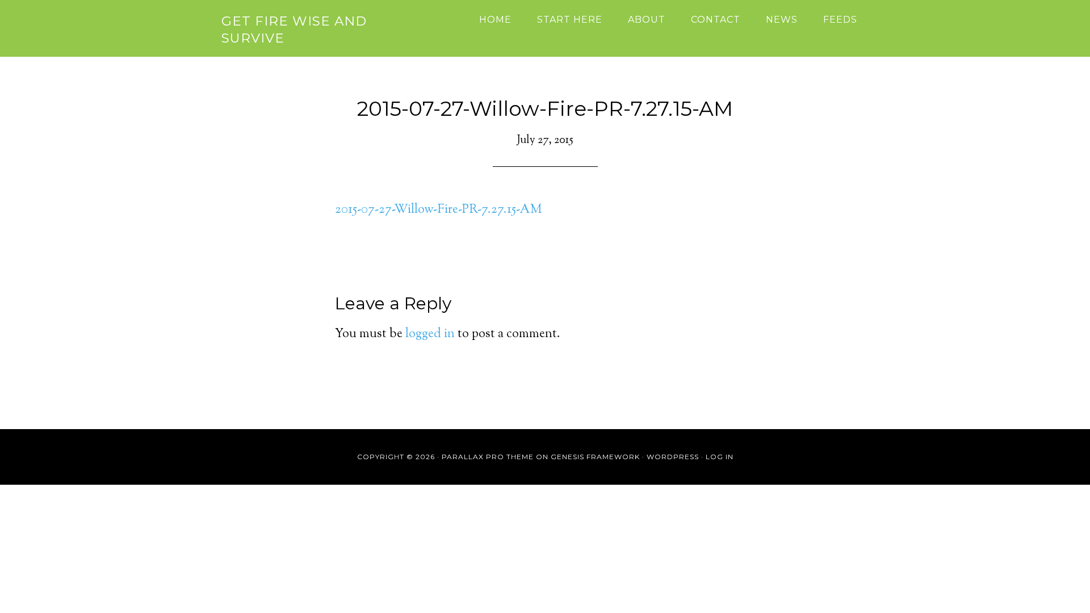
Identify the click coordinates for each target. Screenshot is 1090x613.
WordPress (673, 456)
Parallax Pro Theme (488, 456)
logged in (430, 334)
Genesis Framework (595, 456)
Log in (719, 456)
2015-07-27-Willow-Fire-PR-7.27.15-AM (438, 210)
